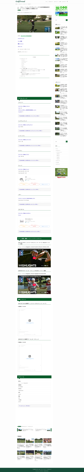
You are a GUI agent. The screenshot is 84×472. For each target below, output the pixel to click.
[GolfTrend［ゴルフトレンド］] (20, 1)
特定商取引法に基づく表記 (36, 469)
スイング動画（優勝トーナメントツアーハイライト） (29, 68)
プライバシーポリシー (44, 469)
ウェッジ (23, 64)
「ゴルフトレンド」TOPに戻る (25, 405)
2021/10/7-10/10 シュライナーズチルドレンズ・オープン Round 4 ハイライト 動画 (33, 69)
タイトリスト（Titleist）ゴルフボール (24, 213)
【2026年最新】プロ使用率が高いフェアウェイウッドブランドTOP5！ (31, 130)
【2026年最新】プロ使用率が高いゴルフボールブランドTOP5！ (30, 231)
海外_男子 (19, 426)
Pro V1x (19, 215)
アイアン (23, 63)
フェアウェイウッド (24, 61)
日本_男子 (58, 157)
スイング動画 (20, 41)
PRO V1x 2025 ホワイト (29, 219)
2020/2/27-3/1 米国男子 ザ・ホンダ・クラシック (28, 74)
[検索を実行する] (67, 20)
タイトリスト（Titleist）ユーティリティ (24, 139)
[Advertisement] (34, 87)
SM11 (26, 176)
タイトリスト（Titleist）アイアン (23, 154)
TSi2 (19, 108)
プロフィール (20, 46)
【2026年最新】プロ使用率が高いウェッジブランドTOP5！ (29, 189)
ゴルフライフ (58, 164)
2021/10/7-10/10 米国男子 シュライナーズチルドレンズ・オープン (31, 73)
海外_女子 (58, 155)
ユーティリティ (24, 62)
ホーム (57, 148)
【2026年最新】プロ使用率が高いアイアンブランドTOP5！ (29, 160)
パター (23, 65)
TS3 (19, 126)
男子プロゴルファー (24, 426)
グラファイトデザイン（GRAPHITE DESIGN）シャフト (27, 109)
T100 (19, 156)
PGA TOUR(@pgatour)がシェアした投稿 (29, 334)
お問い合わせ (49, 469)
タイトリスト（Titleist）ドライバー (24, 106)
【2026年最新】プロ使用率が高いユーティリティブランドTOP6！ (30, 145)
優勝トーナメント (20, 43)
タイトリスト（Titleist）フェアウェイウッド (25, 124)
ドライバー (23, 60)
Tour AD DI (20, 111)
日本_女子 (58, 158)
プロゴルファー (58, 150)
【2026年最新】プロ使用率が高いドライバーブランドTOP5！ (29, 115)
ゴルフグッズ (58, 160)
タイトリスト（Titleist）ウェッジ (23, 169)
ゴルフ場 (57, 162)
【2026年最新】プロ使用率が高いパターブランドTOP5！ (29, 204)
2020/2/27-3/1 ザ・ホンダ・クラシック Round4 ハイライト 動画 (31, 70)
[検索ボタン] (67, 1)
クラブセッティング (21, 38)
